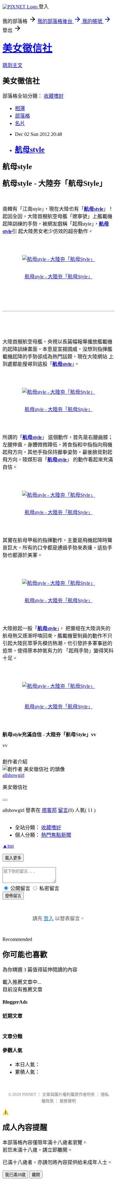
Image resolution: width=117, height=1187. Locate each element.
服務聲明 (68, 1101)
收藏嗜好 (54, 96)
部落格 (22, 116)
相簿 (20, 108)
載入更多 (13, 858)
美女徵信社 (27, 48)
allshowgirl (13, 775)
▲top (8, 846)
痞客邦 (49, 810)
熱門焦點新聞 (56, 835)
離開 (36, 1174)
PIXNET (29, 1094)
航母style (30, 150)
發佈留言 (13, 896)
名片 (20, 123)
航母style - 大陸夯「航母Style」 (59, 276)
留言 (63, 810)
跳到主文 (12, 65)
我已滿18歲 (15, 1174)
